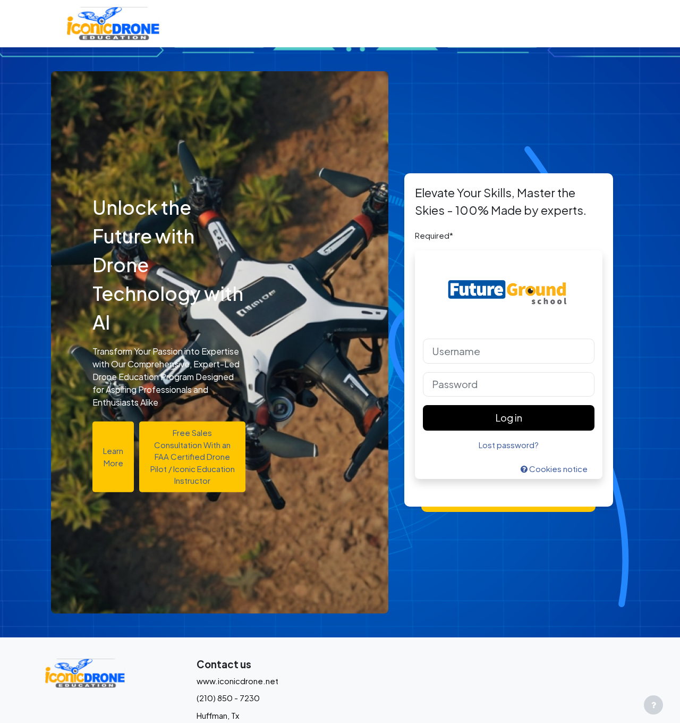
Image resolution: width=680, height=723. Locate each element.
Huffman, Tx (218, 715)
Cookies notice (558, 469)
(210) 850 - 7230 (228, 698)
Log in (508, 417)
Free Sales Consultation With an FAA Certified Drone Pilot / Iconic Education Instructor (192, 456)
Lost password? (509, 445)
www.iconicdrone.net (237, 681)
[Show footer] (653, 704)
